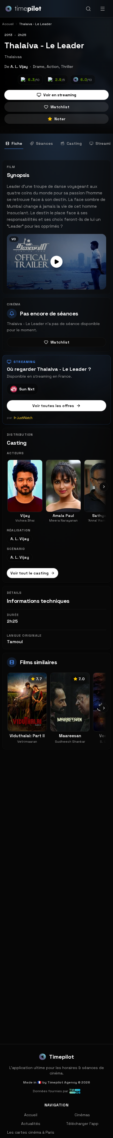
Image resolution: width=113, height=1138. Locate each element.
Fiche (17, 143)
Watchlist (59, 106)
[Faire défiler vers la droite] (104, 486)
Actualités (30, 1123)
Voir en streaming (59, 94)
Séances (44, 143)
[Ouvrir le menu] (103, 9)
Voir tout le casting (29, 573)
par (9, 418)
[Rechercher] (88, 9)
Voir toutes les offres (53, 405)
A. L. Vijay (19, 66)
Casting (74, 143)
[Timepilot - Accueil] (23, 8)
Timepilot (61, 1056)
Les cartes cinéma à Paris (30, 1132)
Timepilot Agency (62, 1082)
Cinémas (82, 1114)
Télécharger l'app (82, 1123)
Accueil (30, 1114)
